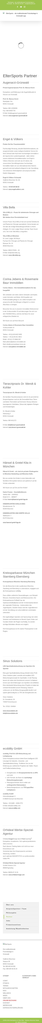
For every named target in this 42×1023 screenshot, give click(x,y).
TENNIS (5, 986)
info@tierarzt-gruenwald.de (16, 425)
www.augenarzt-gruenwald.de (17, 115)
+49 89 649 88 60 (13, 187)
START (5, 981)
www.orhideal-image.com (16, 875)
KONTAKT (6, 1003)
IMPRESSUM (7, 1005)
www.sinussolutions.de (10, 711)
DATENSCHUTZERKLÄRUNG (13, 1008)
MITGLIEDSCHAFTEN (10, 988)
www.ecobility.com (14, 808)
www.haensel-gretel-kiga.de (12, 522)
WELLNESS (7, 993)
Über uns (10, 905)
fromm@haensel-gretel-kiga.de (18, 499)
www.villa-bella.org (14, 255)
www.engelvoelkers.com (16, 189)
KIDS (4, 990)
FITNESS (6, 983)
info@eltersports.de (30, 3)
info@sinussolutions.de (10, 713)
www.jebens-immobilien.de (16, 346)
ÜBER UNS (7, 998)
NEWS (5, 995)
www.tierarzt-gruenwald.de (16, 427)
